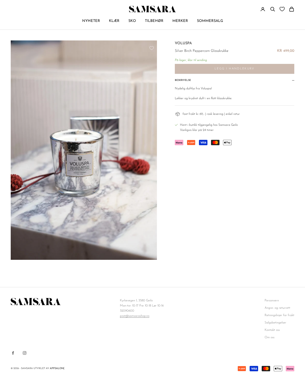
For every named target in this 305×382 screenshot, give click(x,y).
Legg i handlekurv (235, 68)
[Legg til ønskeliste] (151, 48)
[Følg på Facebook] (13, 353)
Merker (180, 21)
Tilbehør (154, 21)
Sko (132, 21)
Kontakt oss (272, 330)
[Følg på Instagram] (24, 353)
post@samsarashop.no (134, 316)
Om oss (269, 337)
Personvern (272, 300)
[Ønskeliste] (282, 9)
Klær (114, 21)
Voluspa (183, 43)
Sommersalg (210, 21)
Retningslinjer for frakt (279, 315)
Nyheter (91, 21)
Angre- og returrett (277, 308)
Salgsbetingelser (275, 322)
